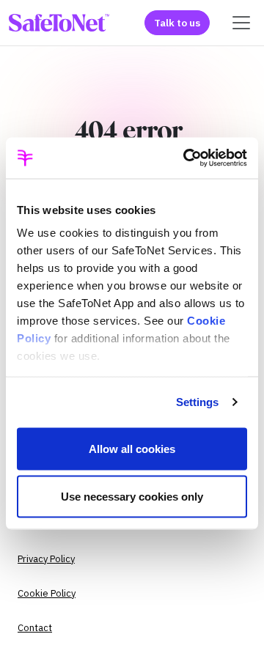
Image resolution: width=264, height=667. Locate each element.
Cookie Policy (47, 593)
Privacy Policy (46, 559)
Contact (35, 628)
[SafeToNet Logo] (59, 23)
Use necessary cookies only (132, 496)
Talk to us (177, 22)
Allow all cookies (132, 448)
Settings (197, 402)
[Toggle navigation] (241, 23)
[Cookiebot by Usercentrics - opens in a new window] (186, 158)
